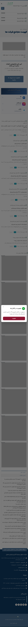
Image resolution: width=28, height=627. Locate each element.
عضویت (14, 318)
